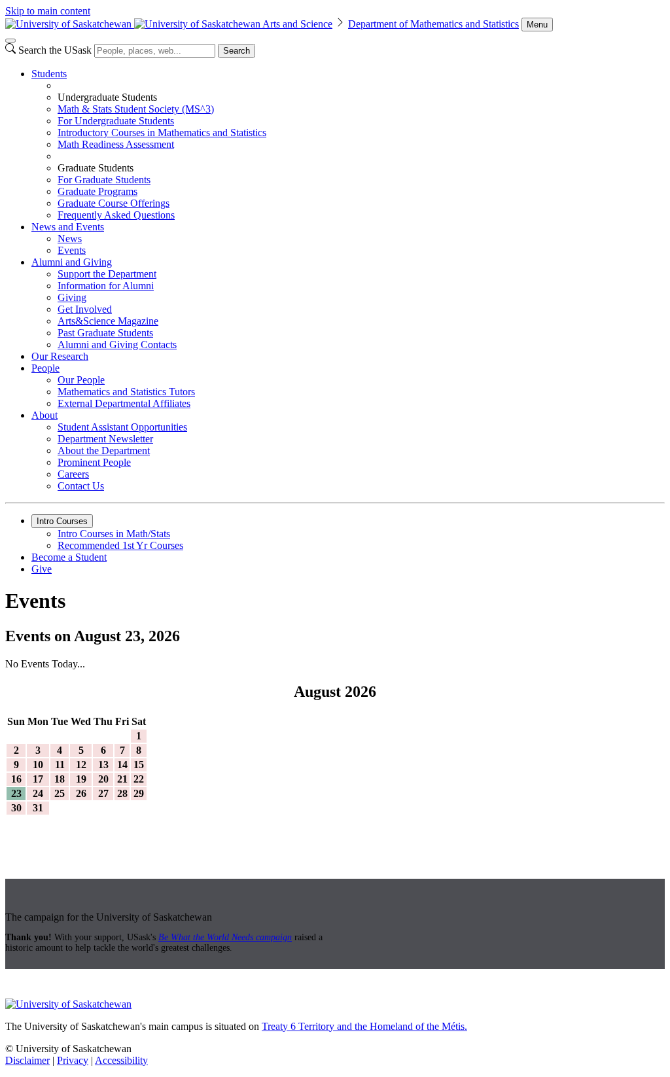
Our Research (59, 356)
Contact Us (81, 485)
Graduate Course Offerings (113, 203)
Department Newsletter (105, 438)
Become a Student (69, 557)
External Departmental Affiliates (124, 403)
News (70, 238)
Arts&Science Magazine (108, 321)
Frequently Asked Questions (116, 215)
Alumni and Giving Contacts (117, 344)
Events (72, 250)
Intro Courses (62, 521)
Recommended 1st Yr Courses (120, 545)
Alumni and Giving (71, 262)
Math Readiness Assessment (116, 144)
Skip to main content (47, 10)
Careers (73, 474)
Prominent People (94, 462)
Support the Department (107, 273)
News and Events (67, 226)
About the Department (104, 450)
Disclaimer (27, 1060)
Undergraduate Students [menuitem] (107, 97)
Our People (81, 379)
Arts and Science (297, 23)
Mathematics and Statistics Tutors (126, 391)
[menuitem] (348, 144)
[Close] (10, 41)
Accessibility (121, 1060)
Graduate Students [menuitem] (95, 167)
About (44, 415)
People (45, 368)
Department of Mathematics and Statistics (433, 23)
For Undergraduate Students (116, 120)
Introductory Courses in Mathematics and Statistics (162, 132)
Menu (537, 24)
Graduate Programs (97, 191)
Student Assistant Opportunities (122, 427)
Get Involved (85, 309)
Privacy (72, 1060)
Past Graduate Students (105, 332)
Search (236, 51)
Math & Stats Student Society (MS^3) (136, 109)
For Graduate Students (104, 179)
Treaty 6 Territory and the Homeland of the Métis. (364, 1026)
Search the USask (55, 50)
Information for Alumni (106, 285)
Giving (72, 297)
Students (49, 73)
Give (41, 568)
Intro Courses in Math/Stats (114, 533)
